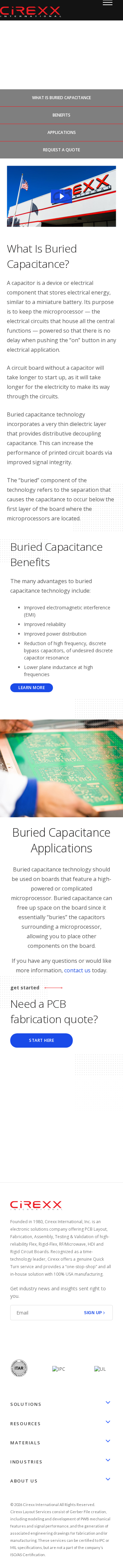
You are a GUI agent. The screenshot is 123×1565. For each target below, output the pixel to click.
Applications (61, 132)
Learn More (31, 687)
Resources (25, 1423)
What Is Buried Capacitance (61, 98)
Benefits (61, 115)
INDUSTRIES (26, 1462)
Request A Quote (61, 150)
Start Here (41, 1040)
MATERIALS (25, 1443)
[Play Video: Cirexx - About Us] (61, 196)
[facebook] (14, 1340)
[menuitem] (61, 1414)
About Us (24, 1481)
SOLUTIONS (26, 1404)
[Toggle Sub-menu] (107, 1403)
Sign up (93, 1312)
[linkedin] (29, 1340)
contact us (77, 970)
